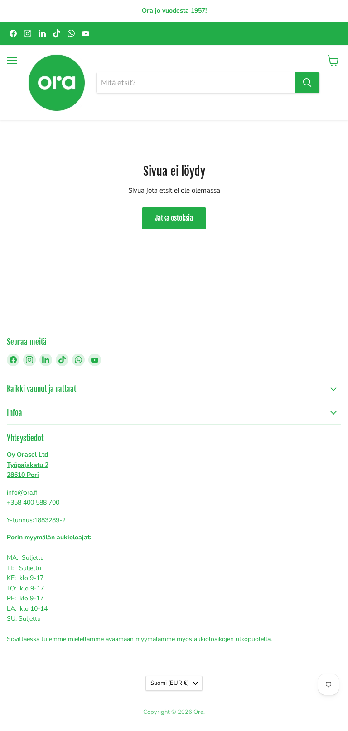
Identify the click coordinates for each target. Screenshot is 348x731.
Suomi (169, 683)
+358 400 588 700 (33, 502)
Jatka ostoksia (174, 217)
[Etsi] (307, 82)
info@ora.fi (22, 492)
